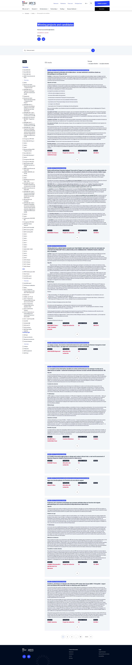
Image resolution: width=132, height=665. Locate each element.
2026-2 (25, 145)
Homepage (27, 13)
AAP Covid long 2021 (28, 231)
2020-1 (25, 246)
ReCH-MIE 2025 (27, 74)
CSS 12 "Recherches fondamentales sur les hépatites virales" (29, 305)
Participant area (78, 3)
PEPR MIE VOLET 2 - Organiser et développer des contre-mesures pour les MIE (29, 92)
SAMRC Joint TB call (28, 296)
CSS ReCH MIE (27, 323)
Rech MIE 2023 (27, 69)
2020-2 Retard (27, 266)
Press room (70, 3)
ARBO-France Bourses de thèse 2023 (29, 169)
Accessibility (101, 656)
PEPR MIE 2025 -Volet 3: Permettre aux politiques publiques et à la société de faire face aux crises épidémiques (29, 194)
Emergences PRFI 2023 (29, 161)
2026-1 (25, 177)
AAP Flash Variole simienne (28, 224)
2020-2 (25, 244)
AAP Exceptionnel (28, 350)
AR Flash (26, 335)
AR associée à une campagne (28, 200)
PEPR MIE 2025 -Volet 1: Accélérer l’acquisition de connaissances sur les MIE (29, 185)
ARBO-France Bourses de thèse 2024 (29, 188)
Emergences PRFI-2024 (29, 159)
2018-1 (25, 257)
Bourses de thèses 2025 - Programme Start (29, 150)
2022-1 (25, 238)
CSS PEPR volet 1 (27, 283)
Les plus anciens (104, 63)
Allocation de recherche (29, 339)
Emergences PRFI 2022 (29, 222)
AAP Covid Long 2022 (28, 229)
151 (80, 637)
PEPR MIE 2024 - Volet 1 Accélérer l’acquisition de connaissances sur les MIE (29, 114)
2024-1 (25, 147)
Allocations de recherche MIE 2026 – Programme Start (29, 119)
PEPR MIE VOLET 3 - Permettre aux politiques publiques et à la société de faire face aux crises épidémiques (29, 107)
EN (85, 3)
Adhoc (25, 82)
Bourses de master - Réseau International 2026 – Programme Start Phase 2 (29, 100)
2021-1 (25, 242)
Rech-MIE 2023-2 (27, 153)
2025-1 (25, 216)
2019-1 (25, 253)
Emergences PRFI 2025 (29, 138)
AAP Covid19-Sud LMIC (29, 227)
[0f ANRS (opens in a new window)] (24, 656)
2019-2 (25, 251)
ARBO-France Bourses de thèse (29, 77)
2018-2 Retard (27, 259)
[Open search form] (91, 3)
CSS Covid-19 (27, 325)
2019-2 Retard (27, 262)
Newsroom (56, 3)
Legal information (102, 651)
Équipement (26, 96)
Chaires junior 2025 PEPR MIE (29, 219)
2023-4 (25, 157)
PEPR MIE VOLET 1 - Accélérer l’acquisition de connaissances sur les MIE (29, 124)
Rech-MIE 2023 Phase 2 (29, 141)
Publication (26, 348)
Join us (70, 656)
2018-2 (25, 255)
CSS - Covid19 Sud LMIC (29, 318)
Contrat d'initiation (28, 341)
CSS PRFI (26, 321)
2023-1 (25, 234)
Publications (63, 3)
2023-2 (25, 214)
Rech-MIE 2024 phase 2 (29, 155)
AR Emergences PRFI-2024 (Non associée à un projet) (29, 165)
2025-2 (25, 143)
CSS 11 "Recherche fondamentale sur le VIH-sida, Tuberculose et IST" (29, 291)
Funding (33, 13)
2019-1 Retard (27, 264)
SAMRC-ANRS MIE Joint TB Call (29, 172)
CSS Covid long (27, 327)
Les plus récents (93, 63)
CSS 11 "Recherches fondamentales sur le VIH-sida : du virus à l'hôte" (29, 300)
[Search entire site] (93, 50)
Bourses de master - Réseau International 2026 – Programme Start (29, 86)
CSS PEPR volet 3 (27, 278)
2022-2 (25, 236)
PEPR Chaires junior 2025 (29, 271)
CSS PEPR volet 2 (27, 276)
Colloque (26, 346)
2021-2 (25, 240)
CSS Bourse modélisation (29, 285)
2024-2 (25, 175)
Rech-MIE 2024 (27, 72)
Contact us (71, 654)
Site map (71, 658)
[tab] (77, 159)
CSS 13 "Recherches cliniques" (28, 309)
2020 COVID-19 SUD (28, 249)
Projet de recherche (28, 337)
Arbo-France (26, 273)
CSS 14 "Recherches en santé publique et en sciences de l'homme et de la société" (29, 314)
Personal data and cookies (104, 654)
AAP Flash (26, 353)
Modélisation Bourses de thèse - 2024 (29, 180)
